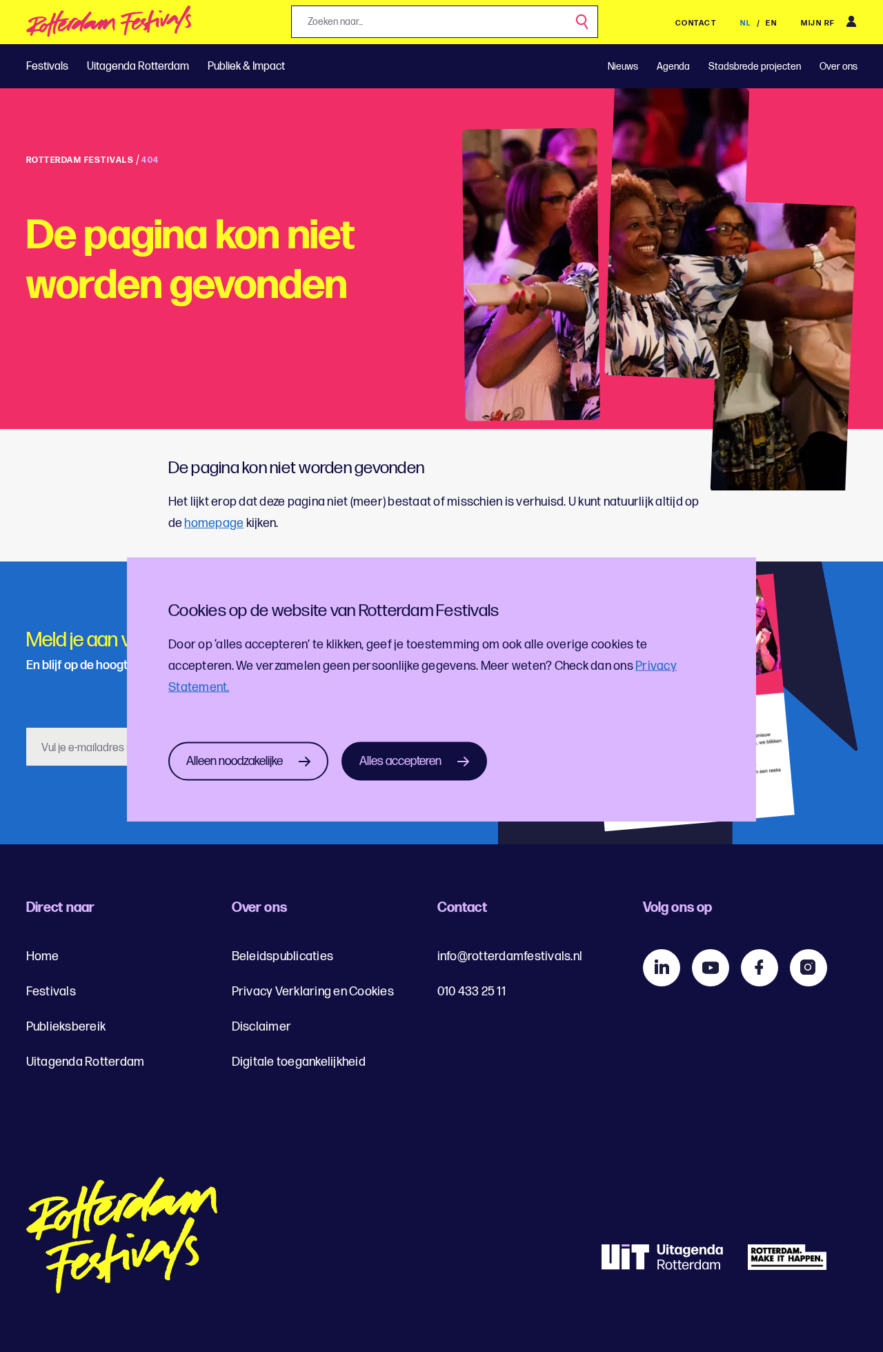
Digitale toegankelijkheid (299, 1062)
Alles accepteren (400, 761)
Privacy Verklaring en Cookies (313, 991)
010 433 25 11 (471, 991)
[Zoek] (583, 22)
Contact (696, 23)
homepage (214, 523)
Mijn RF (818, 23)
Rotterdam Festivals (80, 160)
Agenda (673, 66)
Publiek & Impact (246, 66)
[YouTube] (710, 967)
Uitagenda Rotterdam (138, 66)
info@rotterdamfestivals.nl (510, 956)
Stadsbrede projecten (754, 66)
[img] (109, 25)
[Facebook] (759, 967)
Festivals (47, 66)
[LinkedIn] (661, 967)
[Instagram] (808, 967)
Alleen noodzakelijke (234, 761)
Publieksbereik (66, 1027)
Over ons (838, 66)
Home (42, 956)
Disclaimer (262, 1027)
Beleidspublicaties (283, 956)
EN (771, 23)
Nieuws (623, 66)
